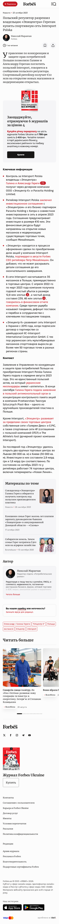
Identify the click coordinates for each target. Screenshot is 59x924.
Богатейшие (10, 550)
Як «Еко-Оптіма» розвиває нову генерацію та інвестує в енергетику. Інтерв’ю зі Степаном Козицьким (22, 696)
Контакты (8, 797)
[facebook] (10, 735)
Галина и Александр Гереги (23, 183)
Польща (51, 624)
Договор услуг (10, 813)
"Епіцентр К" (39, 624)
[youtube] (29, 735)
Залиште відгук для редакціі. (20, 612)
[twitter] (4, 735)
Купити (20, 155)
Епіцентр (20, 629)
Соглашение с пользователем (19, 803)
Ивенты (7, 818)
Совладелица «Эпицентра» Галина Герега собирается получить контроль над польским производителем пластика (20, 496)
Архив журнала (11, 851)
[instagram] (17, 735)
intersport (31, 629)
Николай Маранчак (21, 36)
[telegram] (23, 735)
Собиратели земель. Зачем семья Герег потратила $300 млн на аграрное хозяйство (20, 542)
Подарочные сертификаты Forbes (21, 867)
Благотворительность (14, 861)
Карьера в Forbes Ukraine (16, 808)
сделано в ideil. (47, 918)
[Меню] (53, 4)
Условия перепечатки (14, 823)
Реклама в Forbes (12, 856)
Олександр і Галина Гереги (17, 624)
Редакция (8, 844)
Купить (11, 782)
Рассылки (8, 828)
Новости (6, 13)
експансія (8, 629)
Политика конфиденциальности (20, 834)
